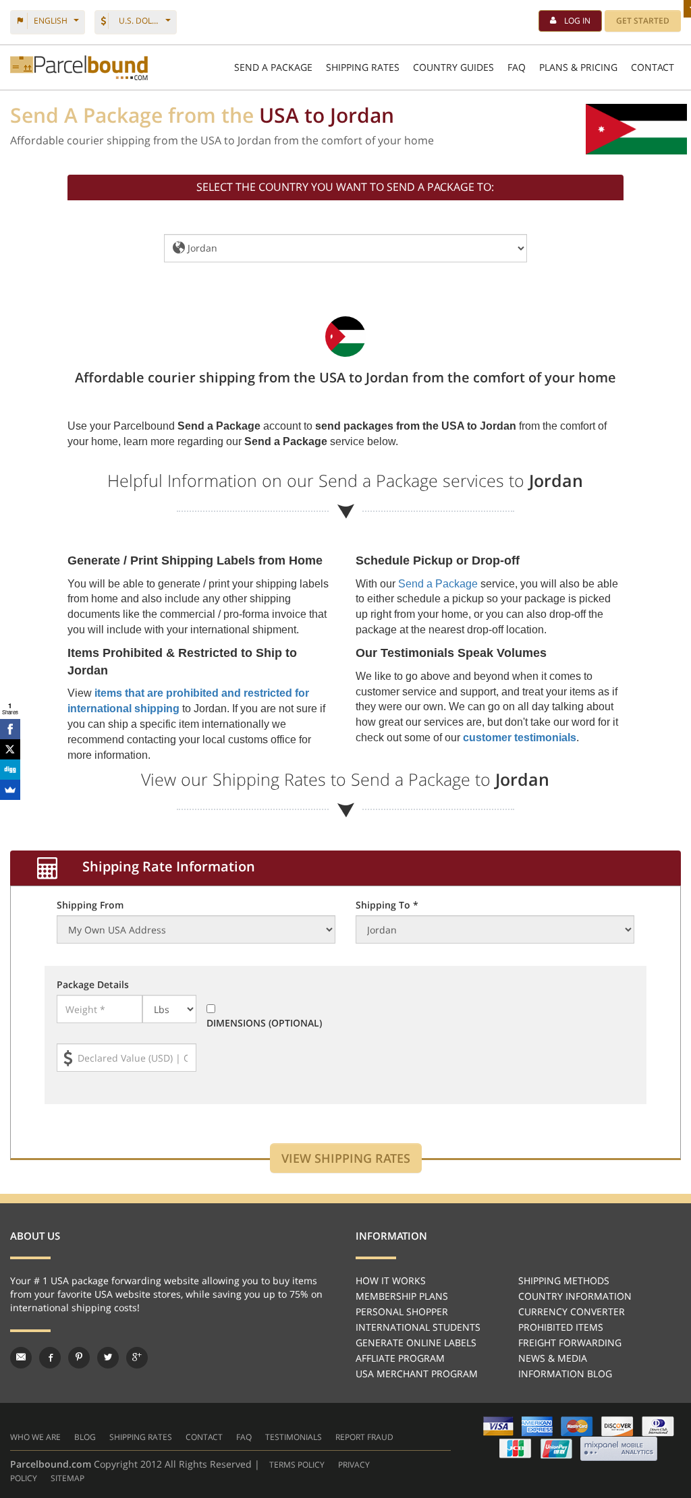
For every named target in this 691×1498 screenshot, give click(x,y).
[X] (10, 749)
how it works (391, 1280)
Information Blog (565, 1373)
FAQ (516, 67)
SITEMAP (67, 1478)
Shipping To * (387, 904)
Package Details (93, 984)
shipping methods (563, 1280)
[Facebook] (10, 729)
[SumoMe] (10, 790)
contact (204, 1437)
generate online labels (416, 1342)
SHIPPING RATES (362, 67)
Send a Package (438, 583)
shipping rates (140, 1437)
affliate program (400, 1358)
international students (418, 1327)
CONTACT (652, 67)
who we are (35, 1437)
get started (642, 20)
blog (85, 1437)
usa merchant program (417, 1373)
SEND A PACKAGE (273, 67)
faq (244, 1437)
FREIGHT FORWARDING (569, 1342)
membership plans (402, 1296)
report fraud (364, 1437)
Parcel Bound (79, 68)
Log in (577, 20)
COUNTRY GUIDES (453, 67)
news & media (552, 1358)
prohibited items (560, 1327)
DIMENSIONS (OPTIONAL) (264, 1022)
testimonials (293, 1437)
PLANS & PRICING (578, 67)
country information (575, 1296)
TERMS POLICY (297, 1464)
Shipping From (90, 904)
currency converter (571, 1311)
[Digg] (10, 769)
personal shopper (402, 1311)
